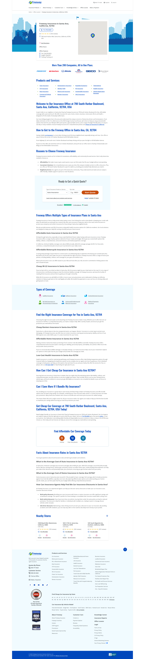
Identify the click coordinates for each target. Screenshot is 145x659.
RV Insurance (79, 88)
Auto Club (97, 566)
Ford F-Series (81, 607)
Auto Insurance (44, 85)
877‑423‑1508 (49, 365)
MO (108, 597)
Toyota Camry (63, 610)
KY (90, 597)
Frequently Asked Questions (80, 625)
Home (30, 12)
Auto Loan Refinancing (101, 584)
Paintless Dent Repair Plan (102, 578)
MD (98, 597)
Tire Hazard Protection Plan (102, 576)
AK (52, 597)
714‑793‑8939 (85, 416)
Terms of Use (97, 627)
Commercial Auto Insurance (102, 561)
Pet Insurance (77, 571)
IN (86, 597)
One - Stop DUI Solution (101, 589)
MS (111, 597)
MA (95, 597)
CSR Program (55, 625)
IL (84, 597)
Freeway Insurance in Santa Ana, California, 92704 (55, 12)
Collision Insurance (70, 296)
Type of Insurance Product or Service (55, 189)
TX (90, 599)
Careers (54, 623)
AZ (59, 597)
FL (73, 597)
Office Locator (36, 12)
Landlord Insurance (100, 559)
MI (103, 597)
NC (52, 599)
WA (100, 599)
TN (88, 599)
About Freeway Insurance (58, 618)
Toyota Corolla (72, 610)
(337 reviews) (102, 529)
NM (65, 599)
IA (80, 597)
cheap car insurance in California (94, 124)
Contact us (76, 618)
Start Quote (90, 192)
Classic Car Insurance (57, 574)
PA (79, 599)
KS (88, 597)
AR (57, 597)
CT (66, 597)
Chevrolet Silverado (57, 607)
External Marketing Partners (101, 640)
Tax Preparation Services (101, 586)
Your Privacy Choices (100, 643)
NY (69, 599)
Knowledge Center (100, 615)
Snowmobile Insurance (82, 91)
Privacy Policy (98, 630)
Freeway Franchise (57, 620)
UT (93, 599)
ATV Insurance (44, 88)
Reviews (75, 623)
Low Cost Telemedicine (79, 568)
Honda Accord (96, 607)
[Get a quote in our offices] (83, 438)
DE (71, 597)
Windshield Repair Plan (101, 569)
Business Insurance (100, 556)
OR (77, 599)
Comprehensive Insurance (95, 296)
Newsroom (55, 633)
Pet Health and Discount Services (103, 581)
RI (81, 599)
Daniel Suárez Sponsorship (59, 631)
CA (62, 597)
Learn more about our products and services (59, 198)
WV (105, 599)
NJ (62, 599)
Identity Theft (61, 88)
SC (84, 599)
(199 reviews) (52, 529)
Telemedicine (97, 85)
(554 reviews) (54, 34)
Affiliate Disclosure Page (62, 655)
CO (64, 597)
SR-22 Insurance (56, 572)
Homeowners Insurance (64, 85)
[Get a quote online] (62, 438)
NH (60, 599)
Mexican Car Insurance (79, 578)
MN (105, 597)
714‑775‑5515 (47, 53)
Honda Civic (104, 607)
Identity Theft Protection (79, 576)
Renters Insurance (63, 94)
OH (72, 599)
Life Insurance (77, 560)
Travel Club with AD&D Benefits (81, 573)
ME (100, 597)
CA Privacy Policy (98, 635)
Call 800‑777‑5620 (94, 198)
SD (86, 599)
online (101, 416)
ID (82, 597)
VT (97, 599)
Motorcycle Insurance (64, 91)
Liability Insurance (48, 296)
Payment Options (77, 620)
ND (55, 599)
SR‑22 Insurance (80, 94)
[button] (93, 35)
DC (69, 597)
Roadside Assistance (81, 85)
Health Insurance (98, 88)
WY (107, 599)
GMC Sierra (88, 607)
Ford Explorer (73, 607)
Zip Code (72, 189)
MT (113, 597)
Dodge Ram (66, 607)
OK (75, 599)
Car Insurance (55, 556)
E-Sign (96, 638)
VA (95, 599)
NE (57, 599)
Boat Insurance (44, 91)
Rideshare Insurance (100, 564)
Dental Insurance (77, 566)
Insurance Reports (100, 618)
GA (76, 597)
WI (102, 599)
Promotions (55, 628)
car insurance (49, 135)
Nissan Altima (111, 607)
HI (78, 597)
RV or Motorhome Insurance (59, 561)
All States (111, 599)
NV (67, 599)
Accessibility (76, 628)
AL (55, 597)
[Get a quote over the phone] (72, 438)
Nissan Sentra (55, 610)
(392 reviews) (77, 529)
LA (92, 597)
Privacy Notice (98, 633)
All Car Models (80, 610)
